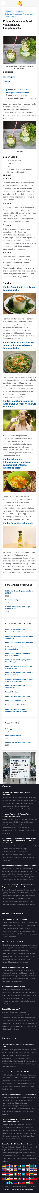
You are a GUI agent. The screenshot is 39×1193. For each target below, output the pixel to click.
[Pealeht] (19, 3)
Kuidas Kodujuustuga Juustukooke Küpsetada (19, 865)
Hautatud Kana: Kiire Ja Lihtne (16, 705)
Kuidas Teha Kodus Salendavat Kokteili (16, 1072)
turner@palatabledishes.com (17, 93)
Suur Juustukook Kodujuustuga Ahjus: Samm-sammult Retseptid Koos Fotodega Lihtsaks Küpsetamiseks (19, 841)
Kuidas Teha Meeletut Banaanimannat (19, 642)
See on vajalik (9, 77)
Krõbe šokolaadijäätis (13, 600)
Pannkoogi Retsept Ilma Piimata (13, 986)
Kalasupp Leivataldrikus (14, 729)
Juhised (6, 82)
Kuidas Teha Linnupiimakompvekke (15, 967)
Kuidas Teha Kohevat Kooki (15, 701)
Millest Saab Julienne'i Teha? (12, 942)
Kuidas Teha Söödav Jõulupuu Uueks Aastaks (19, 1094)
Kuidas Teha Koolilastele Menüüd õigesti (17, 1144)
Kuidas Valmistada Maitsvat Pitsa (17, 696)
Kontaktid (15, 1189)
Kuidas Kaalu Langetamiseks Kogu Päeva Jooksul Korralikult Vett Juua (19, 404)
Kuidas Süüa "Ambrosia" (11, 1009)
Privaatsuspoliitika (26, 1189)
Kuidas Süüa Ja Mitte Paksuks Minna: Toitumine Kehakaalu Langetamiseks (18, 345)
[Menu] (3, 3)
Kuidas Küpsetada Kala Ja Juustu (14, 919)
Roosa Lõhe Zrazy (12, 692)
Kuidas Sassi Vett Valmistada (18, 523)
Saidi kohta (7, 1189)
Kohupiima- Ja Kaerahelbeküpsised (18, 742)
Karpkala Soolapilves (13, 735)
